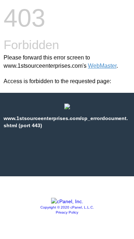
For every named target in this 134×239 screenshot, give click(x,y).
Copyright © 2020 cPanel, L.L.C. (67, 207)
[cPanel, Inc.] (67, 201)
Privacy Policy (67, 212)
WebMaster (102, 66)
